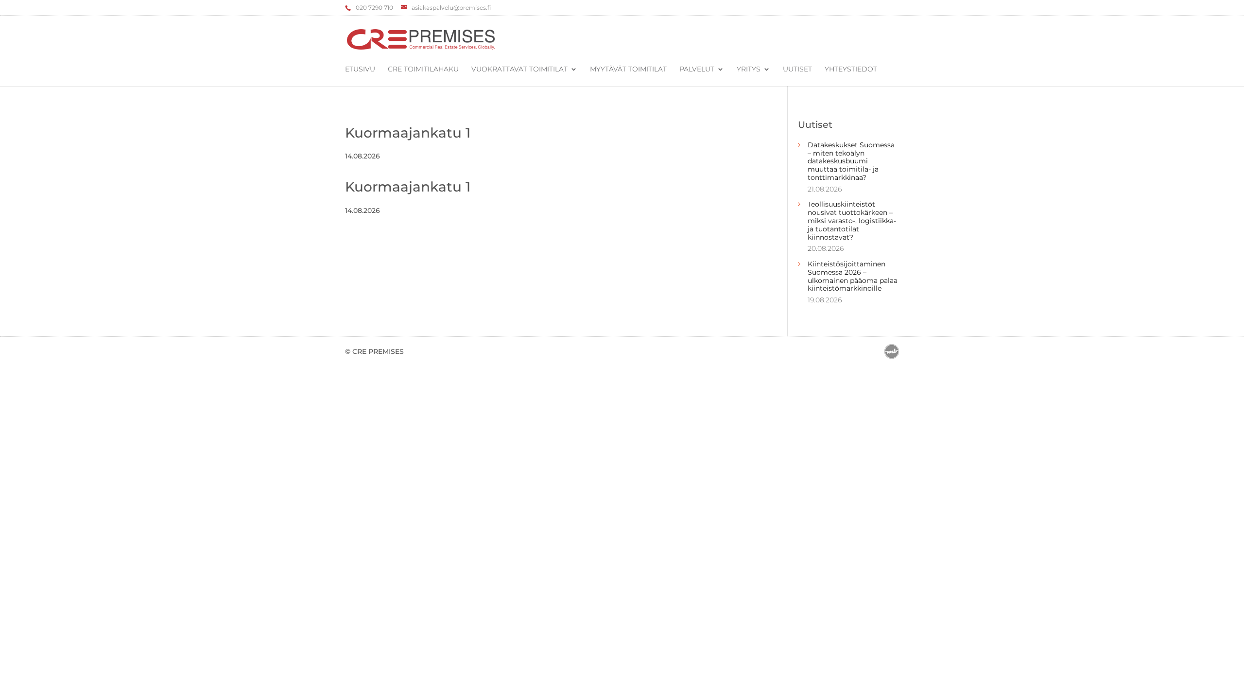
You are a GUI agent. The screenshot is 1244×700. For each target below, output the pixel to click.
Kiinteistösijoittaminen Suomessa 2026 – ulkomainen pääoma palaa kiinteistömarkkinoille (853, 276)
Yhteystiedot (851, 69)
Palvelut (696, 69)
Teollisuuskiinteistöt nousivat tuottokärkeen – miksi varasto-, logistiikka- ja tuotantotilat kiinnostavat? (852, 220)
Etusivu (360, 69)
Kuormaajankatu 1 (407, 132)
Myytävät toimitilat (628, 69)
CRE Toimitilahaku (423, 69)
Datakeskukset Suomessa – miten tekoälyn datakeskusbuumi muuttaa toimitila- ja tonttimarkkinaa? (851, 161)
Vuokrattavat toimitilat (519, 69)
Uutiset (797, 69)
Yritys (748, 69)
